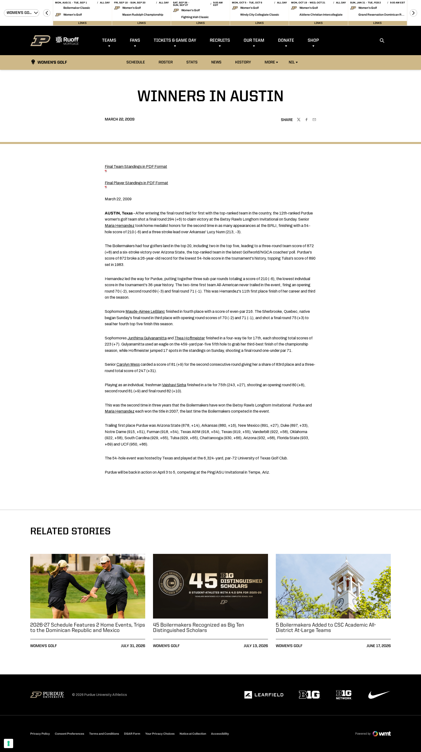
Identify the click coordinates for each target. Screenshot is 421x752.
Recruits (220, 40)
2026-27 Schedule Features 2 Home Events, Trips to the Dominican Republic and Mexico (87, 627)
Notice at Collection (193, 733)
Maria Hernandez (119, 226)
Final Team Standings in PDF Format (136, 166)
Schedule (135, 62)
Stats (193, 62)
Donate (286, 40)
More (270, 62)
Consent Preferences (69, 733)
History (243, 62)
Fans (135, 40)
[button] (46, 13)
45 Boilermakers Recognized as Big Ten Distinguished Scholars (198, 627)
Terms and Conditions (104, 733)
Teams (109, 40)
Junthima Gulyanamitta (147, 338)
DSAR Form (132, 733)
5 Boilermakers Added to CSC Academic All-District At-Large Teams (326, 627)
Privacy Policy (40, 733)
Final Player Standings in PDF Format (136, 183)
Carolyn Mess (128, 364)
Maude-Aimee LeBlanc (145, 311)
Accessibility (220, 733)
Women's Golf (43, 646)
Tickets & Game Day (175, 40)
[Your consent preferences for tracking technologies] (8, 743)
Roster (166, 62)
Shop (313, 40)
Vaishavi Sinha (174, 385)
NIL (292, 62)
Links (82, 23)
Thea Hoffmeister (189, 338)
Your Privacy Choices (160, 733)
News (216, 62)
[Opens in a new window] (263, 695)
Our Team (254, 40)
